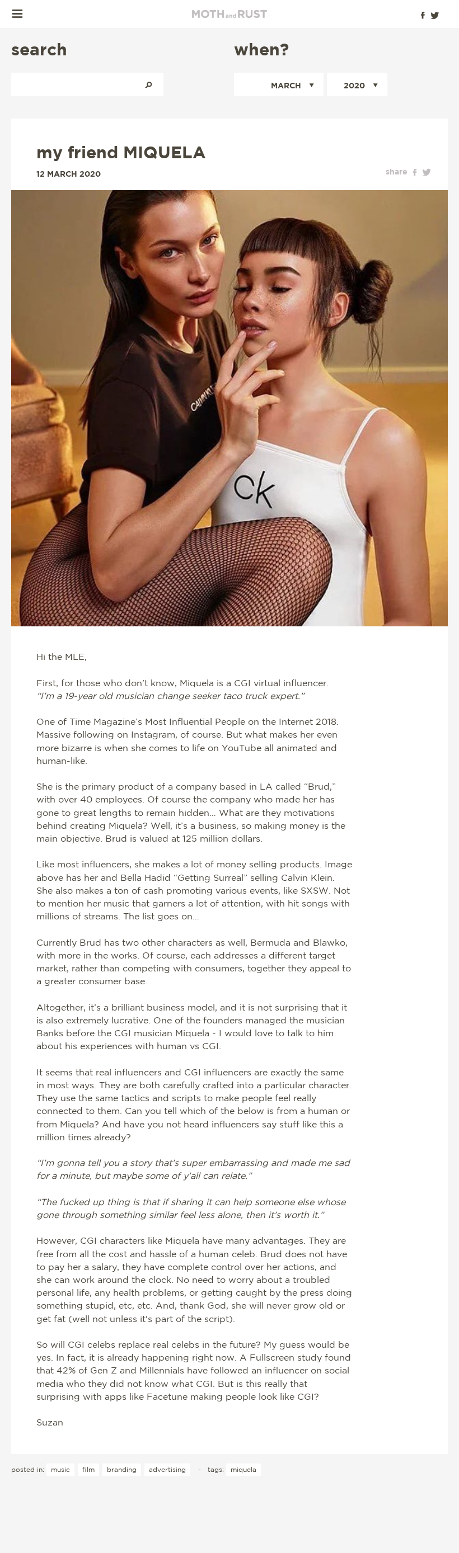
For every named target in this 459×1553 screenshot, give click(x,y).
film (88, 1469)
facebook (414, 172)
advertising (167, 1469)
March (286, 85)
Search (148, 84)
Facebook (422, 15)
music (60, 1469)
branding (122, 1469)
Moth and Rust (229, 14)
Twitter (434, 15)
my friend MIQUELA (121, 152)
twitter (426, 172)
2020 (354, 85)
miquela (243, 1469)
